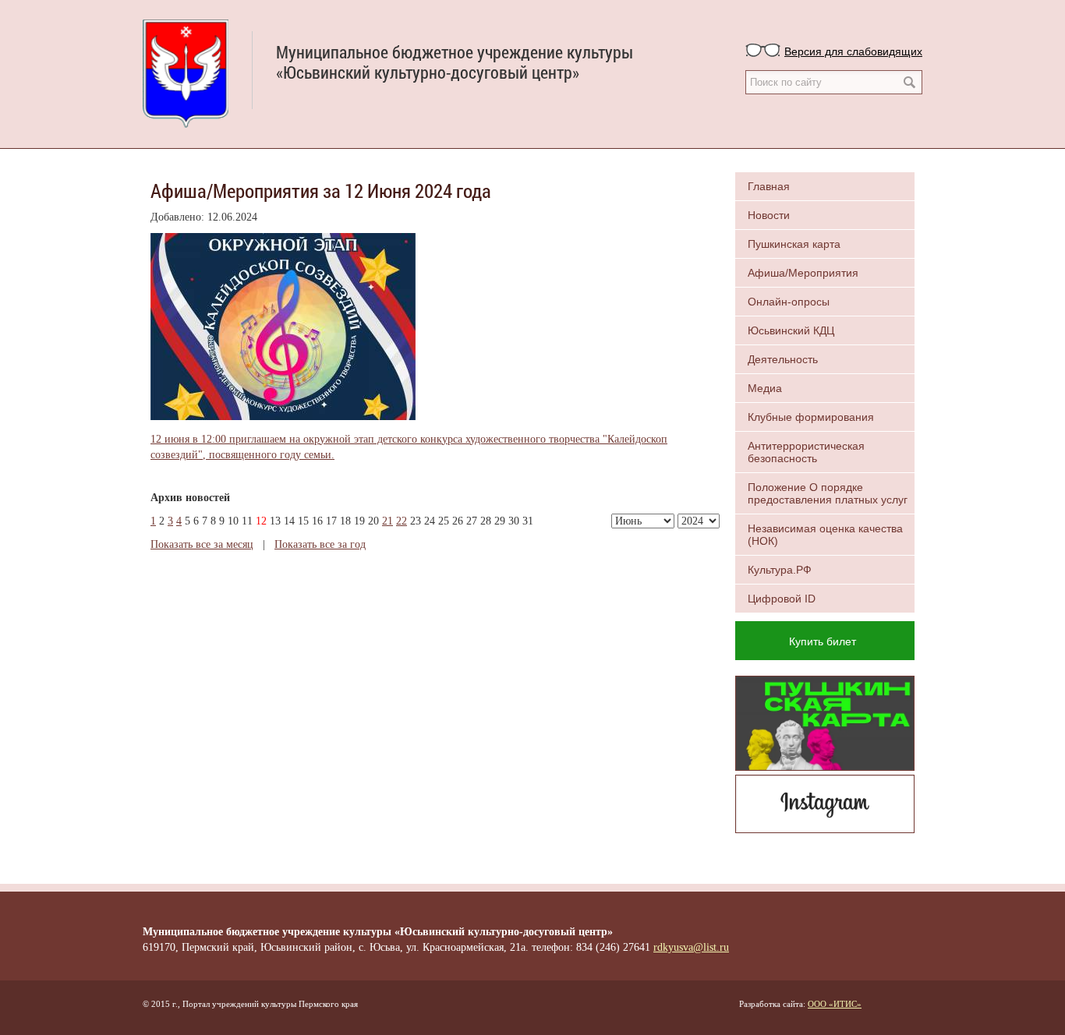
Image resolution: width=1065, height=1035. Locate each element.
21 (387, 521)
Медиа (765, 388)
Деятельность (783, 359)
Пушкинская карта (794, 244)
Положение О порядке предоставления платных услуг (828, 493)
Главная (769, 186)
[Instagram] (825, 802)
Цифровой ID (782, 598)
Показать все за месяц (201, 544)
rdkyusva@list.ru (691, 947)
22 (401, 521)
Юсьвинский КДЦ (791, 330)
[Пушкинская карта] (825, 721)
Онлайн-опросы (789, 301)
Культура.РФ (780, 569)
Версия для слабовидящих (853, 50)
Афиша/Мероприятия (803, 273)
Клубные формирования (811, 417)
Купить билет (822, 640)
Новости (769, 215)
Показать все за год (320, 544)
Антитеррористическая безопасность (806, 452)
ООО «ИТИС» (835, 1004)
